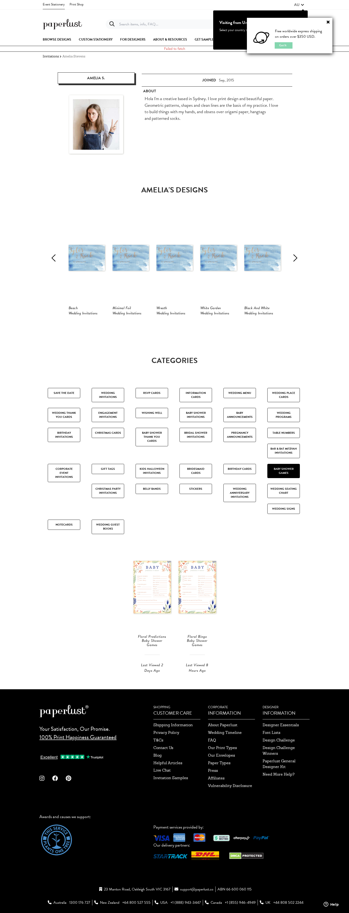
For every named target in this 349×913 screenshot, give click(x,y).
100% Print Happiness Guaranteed (78, 737)
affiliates (216, 778)
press (213, 770)
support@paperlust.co (196, 889)
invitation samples (170, 777)
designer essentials (281, 724)
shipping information (173, 724)
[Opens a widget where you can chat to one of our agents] (331, 905)
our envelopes (221, 755)
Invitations (51, 56)
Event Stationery (54, 4)
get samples (205, 39)
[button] (299, 4)
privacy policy (166, 732)
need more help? (279, 774)
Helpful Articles (167, 762)
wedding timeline (225, 732)
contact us (163, 747)
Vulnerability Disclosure (230, 785)
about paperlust (222, 724)
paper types (219, 762)
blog (157, 755)
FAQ (212, 740)
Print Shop (77, 4)
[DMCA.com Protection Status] (246, 855)
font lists (271, 732)
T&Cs (158, 740)
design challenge (279, 740)
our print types (222, 747)
